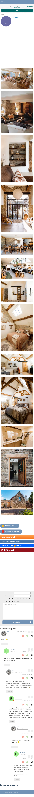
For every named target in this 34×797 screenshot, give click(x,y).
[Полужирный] (9, 599)
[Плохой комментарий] (23, 636)
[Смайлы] (18, 601)
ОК (17, 10)
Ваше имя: (5, 593)
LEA (8, 631)
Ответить (4, 644)
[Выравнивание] (15, 601)
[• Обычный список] (18, 599)
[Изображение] (29, 599)
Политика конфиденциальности (10, 792)
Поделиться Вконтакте (10, 541)
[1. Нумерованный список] (20, 599)
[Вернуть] (6, 599)
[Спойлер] (12, 601)
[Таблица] (6, 601)
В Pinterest (9, 550)
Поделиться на (11, 546)
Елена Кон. (12, 649)
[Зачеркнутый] (15, 599)
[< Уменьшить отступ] (23, 599)
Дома (2, 14)
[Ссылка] (9, 601)
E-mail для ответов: (7, 595)
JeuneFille (16, 17)
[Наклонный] (12, 599)
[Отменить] (3, 599)
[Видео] (3, 601)
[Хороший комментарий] (27, 636)
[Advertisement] (17, 44)
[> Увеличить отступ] (26, 599)
